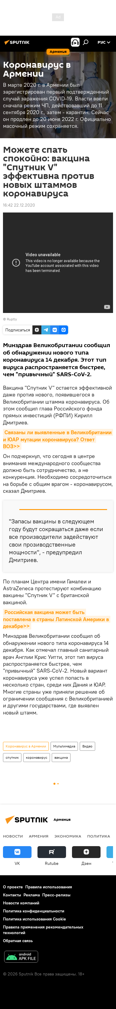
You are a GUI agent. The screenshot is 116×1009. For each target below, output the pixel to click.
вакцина (61, 757)
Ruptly (12, 319)
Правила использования (48, 887)
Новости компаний (21, 903)
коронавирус (36, 757)
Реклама (31, 895)
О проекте (13, 887)
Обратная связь (18, 940)
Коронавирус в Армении (26, 746)
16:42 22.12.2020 (19, 205)
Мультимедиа (64, 746)
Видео (87, 746)
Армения (38, 836)
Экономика (67, 836)
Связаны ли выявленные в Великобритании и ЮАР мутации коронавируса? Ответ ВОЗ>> (58, 439)
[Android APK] (21, 957)
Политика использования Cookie (34, 919)
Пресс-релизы (56, 895)
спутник (12, 757)
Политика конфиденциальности (33, 911)
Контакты (12, 895)
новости (13, 836)
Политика (98, 836)
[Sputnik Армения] (18, 44)
